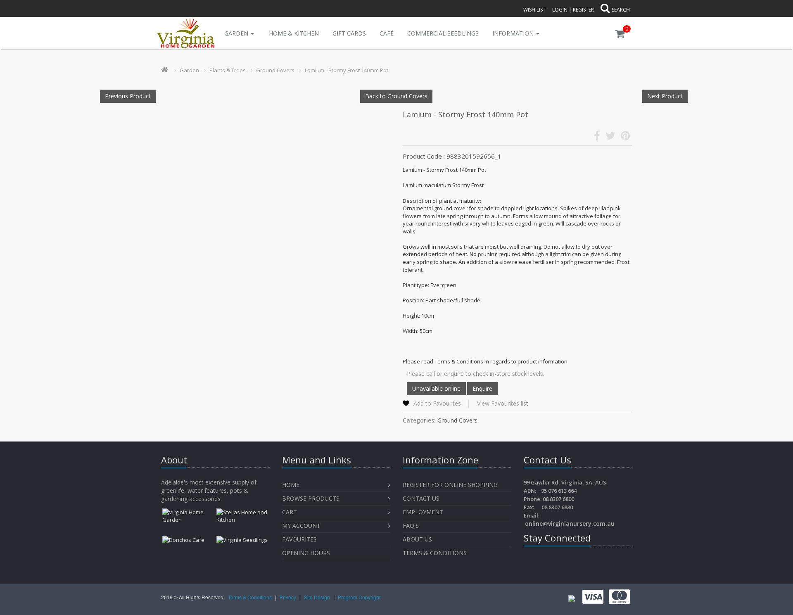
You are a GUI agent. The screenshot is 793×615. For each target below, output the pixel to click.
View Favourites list (502, 403)
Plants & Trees (227, 70)
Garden (237, 33)
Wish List (534, 9)
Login (559, 9)
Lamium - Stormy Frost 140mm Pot (346, 70)
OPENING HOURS (306, 553)
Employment (423, 512)
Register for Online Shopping (450, 485)
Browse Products (311, 498)
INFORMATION (513, 33)
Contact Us (421, 498)
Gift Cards (349, 33)
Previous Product (128, 96)
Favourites (300, 539)
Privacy (288, 597)
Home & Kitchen (294, 33)
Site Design (317, 597)
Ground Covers (275, 70)
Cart (289, 512)
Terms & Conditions (435, 553)
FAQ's (411, 526)
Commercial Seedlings (443, 33)
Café (387, 33)
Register (583, 9)
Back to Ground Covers (396, 96)
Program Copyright (359, 597)
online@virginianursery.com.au (570, 523)
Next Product (665, 96)
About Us (417, 539)
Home (290, 485)
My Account (301, 526)
